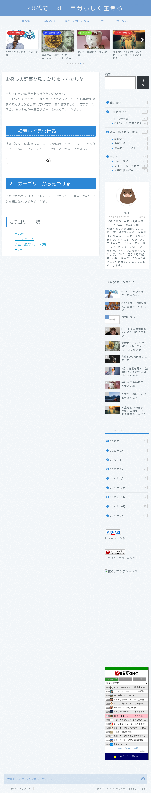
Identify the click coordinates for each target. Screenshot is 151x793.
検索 (108, 74)
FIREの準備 (129, 118)
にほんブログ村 (115, 538)
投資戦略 (130, 143)
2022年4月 (127, 460)
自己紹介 (27, 20)
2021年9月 (128, 515)
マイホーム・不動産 (129, 165)
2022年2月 (127, 469)
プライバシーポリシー (19, 788)
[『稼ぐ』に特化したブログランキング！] (121, 571)
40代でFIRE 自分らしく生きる (75, 8)
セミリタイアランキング (120, 558)
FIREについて (48, 20)
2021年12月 (128, 488)
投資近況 (130, 139)
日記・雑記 (130, 161)
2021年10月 (128, 506)
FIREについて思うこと (130, 123)
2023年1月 (127, 441)
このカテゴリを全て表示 (127, 748)
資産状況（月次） (129, 148)
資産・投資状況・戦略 (77, 20)
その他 (101, 20)
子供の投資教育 (129, 170)
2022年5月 (127, 450)
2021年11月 (128, 497)
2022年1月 (128, 478)
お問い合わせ (122, 20)
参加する (144, 751)
